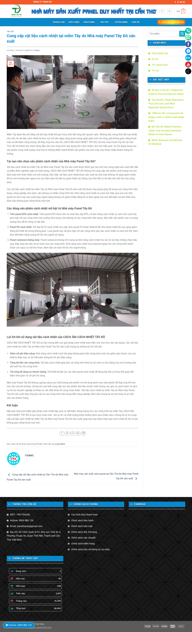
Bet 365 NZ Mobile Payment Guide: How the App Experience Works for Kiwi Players (164, 130)
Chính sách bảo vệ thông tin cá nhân (90, 549)
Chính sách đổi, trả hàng (84, 532)
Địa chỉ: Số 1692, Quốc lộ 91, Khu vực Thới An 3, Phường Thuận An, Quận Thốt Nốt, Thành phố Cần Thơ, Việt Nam (34, 536)
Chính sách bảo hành (82, 520)
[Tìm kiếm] (162, 11)
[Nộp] (182, 34)
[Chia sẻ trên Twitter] (67, 433)
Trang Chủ (58, 22)
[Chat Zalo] (188, 58)
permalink (61, 444)
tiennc (37, 50)
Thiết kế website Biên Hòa (40, 627)
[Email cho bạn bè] (72, 433)
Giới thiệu (74, 22)
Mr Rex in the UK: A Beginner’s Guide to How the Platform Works (166, 92)
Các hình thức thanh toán (84, 514)
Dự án (155, 59)
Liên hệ (136, 22)
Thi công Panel (160, 64)
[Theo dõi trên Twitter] (181, 2)
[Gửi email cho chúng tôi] (184, 2)
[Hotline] (188, 31)
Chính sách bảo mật (81, 526)
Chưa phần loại (160, 53)
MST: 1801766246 (20, 514)
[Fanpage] (188, 44)
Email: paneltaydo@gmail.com (26, 526)
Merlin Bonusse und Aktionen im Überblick (165, 142)
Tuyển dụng (121, 22)
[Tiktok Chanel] (188, 71)
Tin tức (104, 22)
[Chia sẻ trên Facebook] (61, 433)
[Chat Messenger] (188, 51)
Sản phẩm (88, 22)
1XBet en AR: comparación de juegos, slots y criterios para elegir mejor (166, 117)
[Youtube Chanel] (188, 65)
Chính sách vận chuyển (83, 537)
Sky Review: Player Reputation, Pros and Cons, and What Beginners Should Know (166, 103)
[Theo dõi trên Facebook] (175, 2)
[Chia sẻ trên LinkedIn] (83, 433)
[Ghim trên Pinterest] (78, 433)
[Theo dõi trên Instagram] (178, 2)
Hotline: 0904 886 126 (21, 520)
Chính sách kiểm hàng (83, 543)
